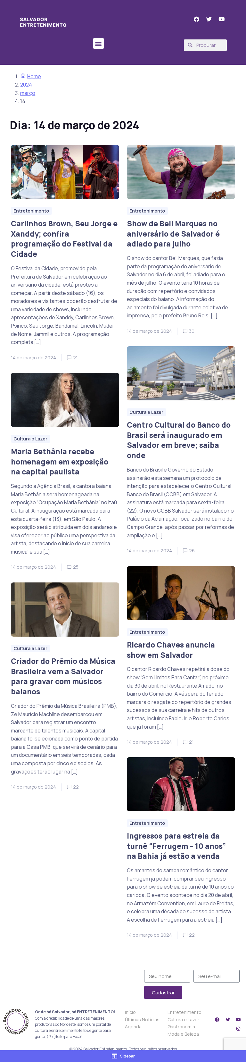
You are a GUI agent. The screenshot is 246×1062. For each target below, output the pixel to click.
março (27, 92)
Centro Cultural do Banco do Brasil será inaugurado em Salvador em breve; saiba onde (179, 440)
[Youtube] (238, 1019)
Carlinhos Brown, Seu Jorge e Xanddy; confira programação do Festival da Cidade (64, 239)
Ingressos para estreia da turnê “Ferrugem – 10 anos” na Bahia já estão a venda (176, 846)
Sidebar (127, 1056)
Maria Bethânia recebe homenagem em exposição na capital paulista (59, 462)
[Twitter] (227, 1019)
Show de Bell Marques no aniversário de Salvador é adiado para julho (173, 234)
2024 (26, 84)
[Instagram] (238, 1028)
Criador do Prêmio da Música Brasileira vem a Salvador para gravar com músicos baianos (63, 676)
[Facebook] (217, 1019)
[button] (98, 43)
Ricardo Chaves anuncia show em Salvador (171, 650)
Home (34, 76)
